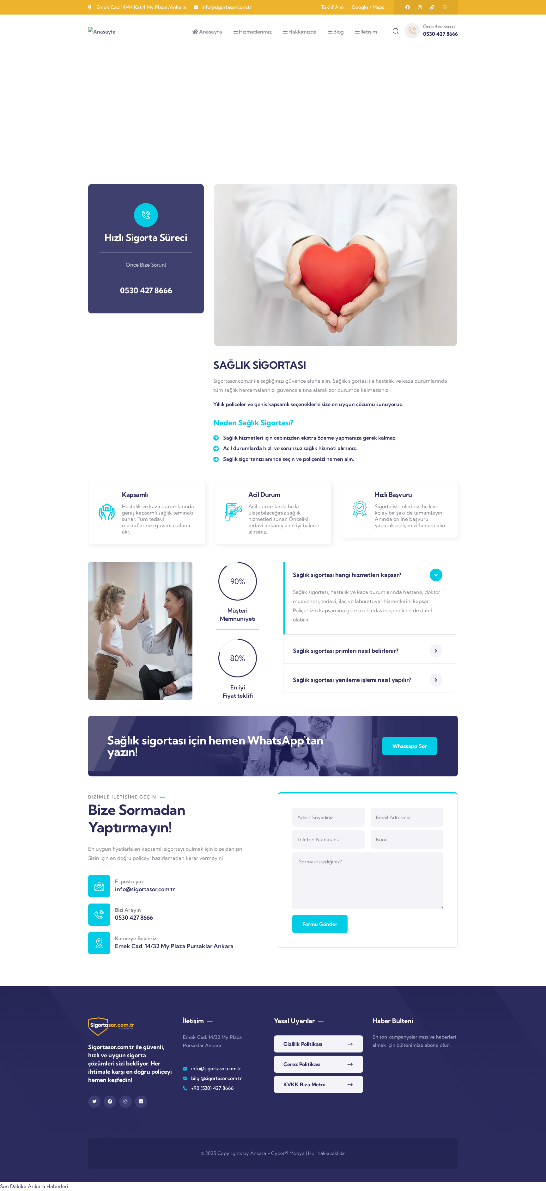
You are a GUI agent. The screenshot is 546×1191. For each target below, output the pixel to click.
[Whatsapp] (444, 7)
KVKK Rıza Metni (304, 1084)
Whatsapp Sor (409, 746)
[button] (453, 269)
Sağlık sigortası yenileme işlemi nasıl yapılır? (352, 679)
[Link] (432, 7)
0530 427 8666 (146, 290)
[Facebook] (407, 7)
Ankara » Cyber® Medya (277, 1153)
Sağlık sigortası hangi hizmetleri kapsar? (347, 574)
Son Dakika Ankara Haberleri (34, 1186)
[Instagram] (420, 7)
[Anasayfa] (102, 31)
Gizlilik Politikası (302, 1044)
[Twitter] (94, 1101)
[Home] (111, 1026)
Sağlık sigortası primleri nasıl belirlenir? (345, 650)
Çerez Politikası (301, 1064)
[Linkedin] (141, 1101)
